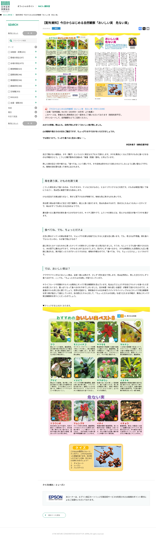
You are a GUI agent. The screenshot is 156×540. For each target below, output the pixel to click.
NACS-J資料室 (44, 6)
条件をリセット (13, 33)
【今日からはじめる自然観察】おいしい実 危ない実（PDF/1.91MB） (77, 109)
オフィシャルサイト (26, 6)
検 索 (30, 33)
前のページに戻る (54, 515)
